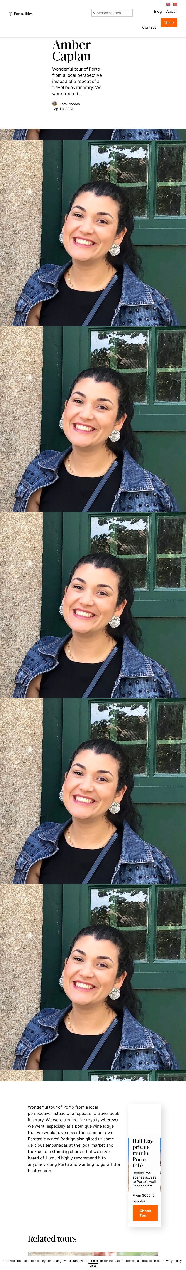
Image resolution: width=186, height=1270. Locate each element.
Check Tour (145, 1213)
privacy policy (172, 1261)
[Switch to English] (168, 4)
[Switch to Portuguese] (174, 4)
